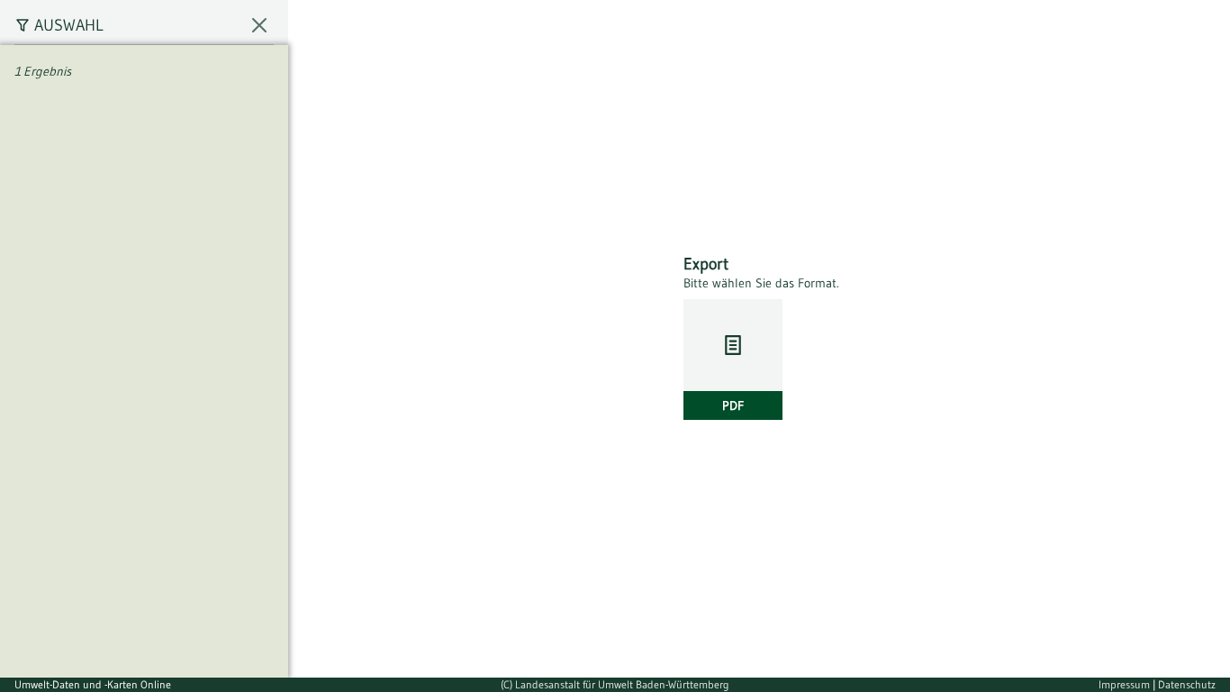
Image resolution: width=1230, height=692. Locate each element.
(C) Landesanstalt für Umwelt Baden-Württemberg (615, 684)
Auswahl (69, 25)
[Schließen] (259, 25)
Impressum (1126, 684)
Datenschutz (1187, 684)
